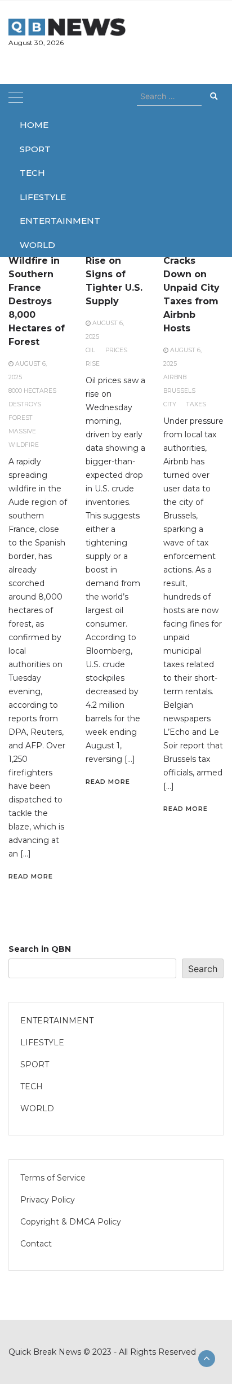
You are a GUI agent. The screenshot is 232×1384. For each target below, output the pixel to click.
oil (90, 350)
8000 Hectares (32, 390)
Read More (30, 876)
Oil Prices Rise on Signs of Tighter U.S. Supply (114, 274)
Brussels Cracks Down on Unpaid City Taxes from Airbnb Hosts (191, 288)
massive (22, 431)
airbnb (174, 377)
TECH (32, 172)
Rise (93, 363)
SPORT (35, 149)
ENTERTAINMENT (35, 220)
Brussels (179, 390)
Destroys (24, 404)
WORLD (35, 244)
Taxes (196, 404)
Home (34, 124)
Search (202, 968)
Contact (36, 1244)
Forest (20, 418)
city (169, 404)
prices (116, 350)
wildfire (23, 445)
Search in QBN (39, 949)
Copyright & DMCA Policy (70, 1222)
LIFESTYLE (35, 197)
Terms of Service (53, 1178)
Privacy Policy (47, 1200)
